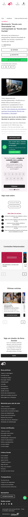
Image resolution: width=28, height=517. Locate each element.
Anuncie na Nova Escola (7, 471)
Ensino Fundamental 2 (7, 440)
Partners (3, 468)
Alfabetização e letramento (8, 437)
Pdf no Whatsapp (15, 59)
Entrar (23, 4)
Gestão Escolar (5, 390)
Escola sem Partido (14, 202)
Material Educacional (6, 417)
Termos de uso (5, 480)
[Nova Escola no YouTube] (11, 504)
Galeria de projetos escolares (9, 395)
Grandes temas (5, 375)
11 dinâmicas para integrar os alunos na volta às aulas (14, 227)
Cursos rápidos (5, 444)
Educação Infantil (6, 379)
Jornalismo (9, 18)
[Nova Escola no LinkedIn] (8, 504)
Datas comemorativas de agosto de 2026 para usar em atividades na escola (14, 231)
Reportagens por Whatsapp (8, 397)
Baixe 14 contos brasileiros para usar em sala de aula (14, 220)
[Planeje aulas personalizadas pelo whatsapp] (25, 498)
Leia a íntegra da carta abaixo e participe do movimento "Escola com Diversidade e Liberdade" (13, 111)
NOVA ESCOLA (7, 44)
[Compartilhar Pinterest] (13, 66)
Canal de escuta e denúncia (8, 486)
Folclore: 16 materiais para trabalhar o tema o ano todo (14, 216)
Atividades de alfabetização (8, 422)
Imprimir (15, 50)
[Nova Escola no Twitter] (4, 504)
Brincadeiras (4, 386)
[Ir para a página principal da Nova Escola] (10, 4)
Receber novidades (7, 496)
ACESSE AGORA (14, 152)
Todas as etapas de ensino (21, 18)
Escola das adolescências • (8, 393)
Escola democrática (14, 206)
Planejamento (4, 388)
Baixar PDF (15, 54)
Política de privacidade (7, 484)
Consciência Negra (6, 377)
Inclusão (3, 384)
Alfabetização (4, 382)
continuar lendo (14, 137)
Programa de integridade (8, 482)
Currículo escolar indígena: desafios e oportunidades (13, 223)
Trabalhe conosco (6, 462)
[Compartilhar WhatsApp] (3, 66)
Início (2, 18)
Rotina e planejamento (7, 442)
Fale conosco (4, 457)
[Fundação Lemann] (15, 514)
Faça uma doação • (6, 466)
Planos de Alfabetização (7, 413)
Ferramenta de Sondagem (8, 408)
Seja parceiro (4, 464)
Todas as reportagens (7, 373)
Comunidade (4, 455)
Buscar (18, 4)
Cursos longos (5, 446)
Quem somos (4, 460)
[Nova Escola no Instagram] (6, 504)
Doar (14, 355)
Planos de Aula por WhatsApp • (9, 419)
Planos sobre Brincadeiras (8, 415)
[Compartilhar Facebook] (8, 66)
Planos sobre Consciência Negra (10, 411)
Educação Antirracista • (7, 433)
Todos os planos (5, 406)
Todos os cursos (5, 431)
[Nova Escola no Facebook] (1, 504)
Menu (4, 4)
